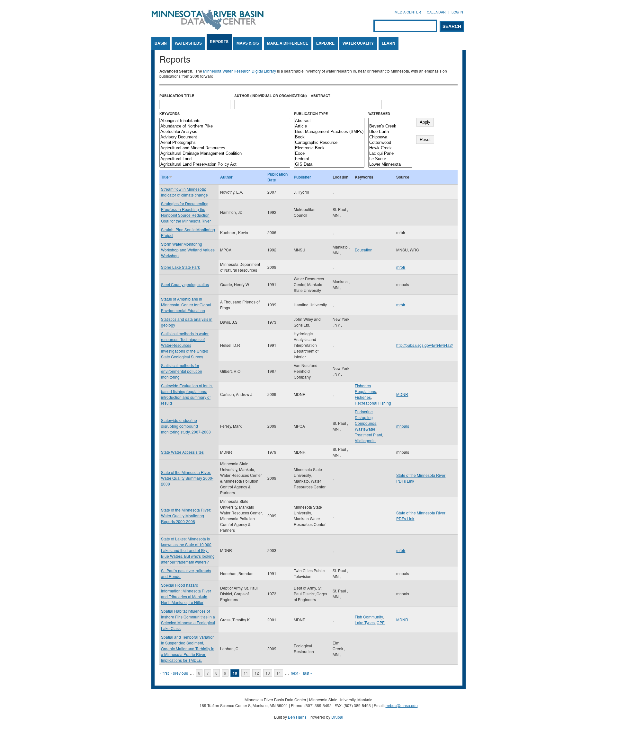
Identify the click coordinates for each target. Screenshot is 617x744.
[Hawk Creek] (390, 148)
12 (257, 673)
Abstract (320, 95)
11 (246, 673)
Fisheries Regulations (365, 388)
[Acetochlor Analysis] (225, 132)
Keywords (169, 113)
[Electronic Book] (329, 148)
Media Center (408, 12)
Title (165, 177)
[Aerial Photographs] (225, 142)
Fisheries (363, 397)
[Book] (329, 137)
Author (226, 177)
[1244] (390, 121)
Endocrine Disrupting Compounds (365, 417)
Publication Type (311, 113)
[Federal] (329, 159)
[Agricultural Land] (225, 159)
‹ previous (179, 673)
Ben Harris (297, 717)
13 (267, 673)
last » (307, 673)
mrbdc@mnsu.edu (402, 705)
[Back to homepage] (207, 28)
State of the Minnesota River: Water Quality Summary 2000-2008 (187, 477)
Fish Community (369, 616)
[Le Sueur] (390, 159)
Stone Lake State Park (180, 267)
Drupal (337, 717)
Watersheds (188, 43)
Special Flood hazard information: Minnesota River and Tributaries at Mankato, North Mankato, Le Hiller (186, 593)
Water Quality (358, 43)
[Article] (329, 126)
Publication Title (176, 95)
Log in (457, 12)
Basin (161, 43)
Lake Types (365, 622)
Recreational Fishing (373, 403)
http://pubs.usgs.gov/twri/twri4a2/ (424, 345)
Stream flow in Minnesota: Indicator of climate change (184, 191)
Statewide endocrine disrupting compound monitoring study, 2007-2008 (186, 425)
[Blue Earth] (390, 132)
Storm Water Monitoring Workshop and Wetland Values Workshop (188, 249)
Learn (388, 43)
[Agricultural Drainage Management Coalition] (225, 153)
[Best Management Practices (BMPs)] (329, 132)
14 (278, 673)
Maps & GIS (248, 43)
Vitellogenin (365, 440)
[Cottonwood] (390, 142)
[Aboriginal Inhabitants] (225, 121)
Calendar (436, 12)
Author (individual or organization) (270, 95)
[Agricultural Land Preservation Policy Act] (225, 164)
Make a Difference (287, 43)
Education (363, 249)
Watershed (379, 113)
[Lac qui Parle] (390, 153)
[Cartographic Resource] (329, 142)
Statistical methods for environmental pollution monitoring (181, 371)
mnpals (402, 426)
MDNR (402, 394)
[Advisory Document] (225, 137)
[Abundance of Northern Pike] (225, 126)
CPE (381, 622)
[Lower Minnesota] (390, 164)
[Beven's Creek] (390, 126)
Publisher (302, 177)
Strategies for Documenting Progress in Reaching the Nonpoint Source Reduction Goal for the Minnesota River (186, 212)
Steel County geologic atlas (185, 284)
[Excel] (329, 153)
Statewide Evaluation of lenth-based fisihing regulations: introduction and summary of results (187, 394)
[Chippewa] (390, 137)
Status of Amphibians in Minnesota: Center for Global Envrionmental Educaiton (186, 304)
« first (164, 673)
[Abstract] (329, 121)
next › (295, 673)
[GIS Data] (329, 164)
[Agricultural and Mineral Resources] (225, 148)
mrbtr (400, 267)
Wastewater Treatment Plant (368, 431)
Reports (219, 41)
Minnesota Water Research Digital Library (239, 71)
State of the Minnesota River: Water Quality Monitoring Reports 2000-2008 (186, 515)
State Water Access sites (182, 452)
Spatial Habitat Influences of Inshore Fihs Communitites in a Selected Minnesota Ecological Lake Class (188, 619)
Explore (325, 43)
